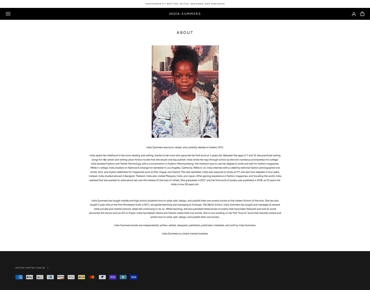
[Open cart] (362, 14)
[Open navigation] (8, 13)
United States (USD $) (30, 268)
